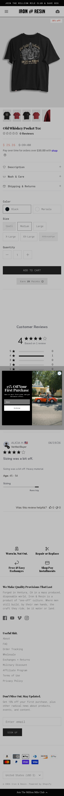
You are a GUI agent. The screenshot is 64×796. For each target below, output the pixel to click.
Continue (17, 408)
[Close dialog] (59, 373)
